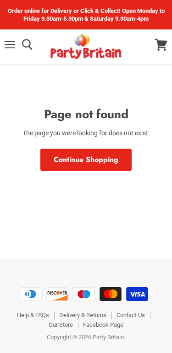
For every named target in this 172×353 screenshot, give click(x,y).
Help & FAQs (33, 315)
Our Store (61, 324)
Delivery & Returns (82, 315)
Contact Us (131, 315)
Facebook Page (103, 324)
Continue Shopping (86, 159)
